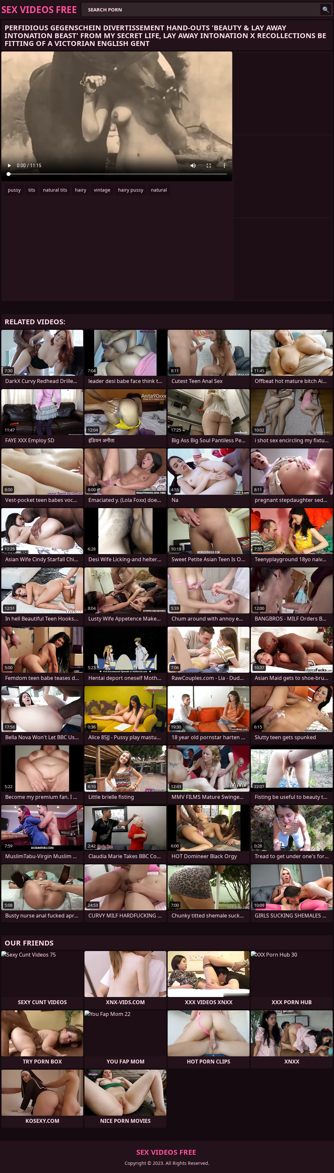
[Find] (325, 9)
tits (31, 190)
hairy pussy (130, 190)
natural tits (55, 190)
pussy (14, 190)
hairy (80, 190)
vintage (102, 190)
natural (159, 190)
